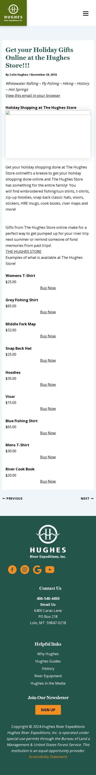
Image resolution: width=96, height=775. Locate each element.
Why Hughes (48, 653)
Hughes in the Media (48, 683)
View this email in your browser (33, 95)
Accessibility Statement (48, 756)
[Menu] (86, 13)
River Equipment (48, 675)
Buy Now (48, 287)
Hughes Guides (48, 661)
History (48, 668)
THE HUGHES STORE (23, 251)
